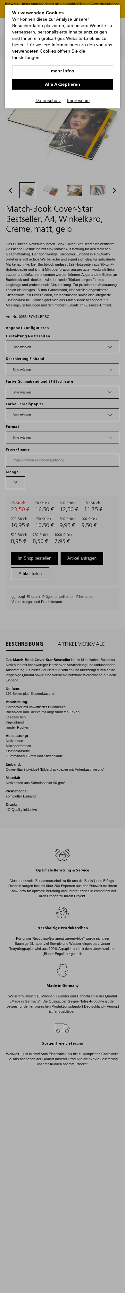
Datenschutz (48, 100)
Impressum (78, 100)
